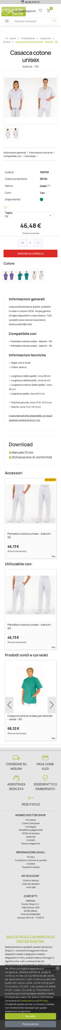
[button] (50, 215)
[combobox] (26, 215)
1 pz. (42, 193)
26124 (43, 179)
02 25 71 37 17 (32, 2)
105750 (44, 172)
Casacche (45, 38)
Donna (6, 41)
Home (10, 38)
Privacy (44, 1000)
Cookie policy (27, 1000)
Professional (28, 38)
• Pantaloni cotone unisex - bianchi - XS (30, 341)
